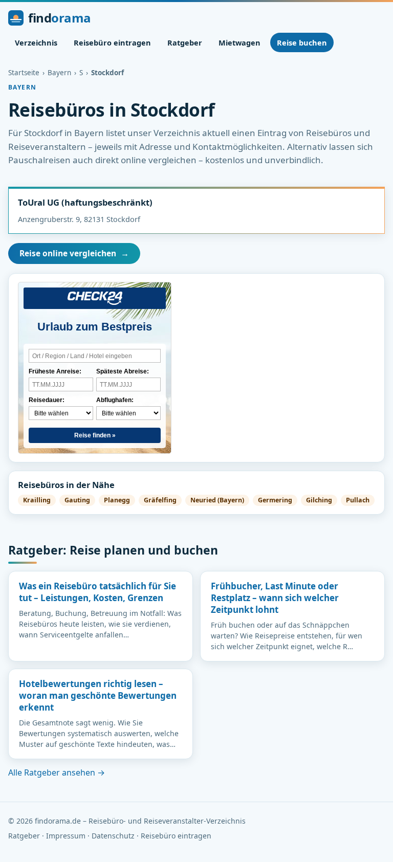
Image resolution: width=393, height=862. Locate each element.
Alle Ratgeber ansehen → (56, 772)
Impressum (65, 836)
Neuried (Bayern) (217, 500)
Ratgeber (184, 42)
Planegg (117, 500)
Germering (275, 500)
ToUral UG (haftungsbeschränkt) (85, 202)
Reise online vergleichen (74, 253)
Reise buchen (302, 42)
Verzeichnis (36, 42)
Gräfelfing (160, 500)
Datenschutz (113, 836)
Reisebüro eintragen (112, 42)
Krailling (37, 500)
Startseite (23, 72)
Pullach (357, 500)
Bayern (59, 72)
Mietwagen (239, 42)
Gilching (319, 500)
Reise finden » (95, 435)
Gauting (77, 500)
